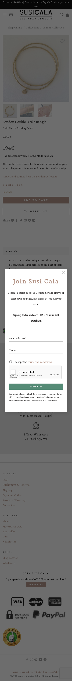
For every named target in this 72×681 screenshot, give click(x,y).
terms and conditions (40, 361)
